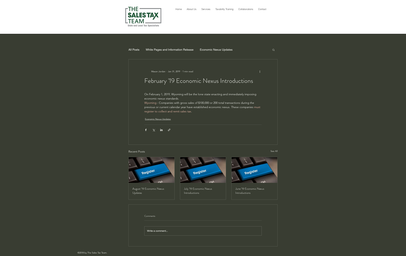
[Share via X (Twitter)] (153, 129)
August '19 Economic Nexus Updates (148, 191)
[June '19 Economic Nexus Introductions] (254, 170)
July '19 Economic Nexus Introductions (198, 191)
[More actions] (260, 71)
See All (274, 151)
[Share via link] (169, 129)
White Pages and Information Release (169, 49)
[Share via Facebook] (145, 129)
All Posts (133, 49)
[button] (273, 49)
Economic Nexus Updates (216, 49)
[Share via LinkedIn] (161, 129)
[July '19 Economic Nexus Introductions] (203, 170)
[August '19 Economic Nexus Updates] (151, 170)
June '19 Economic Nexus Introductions (249, 191)
